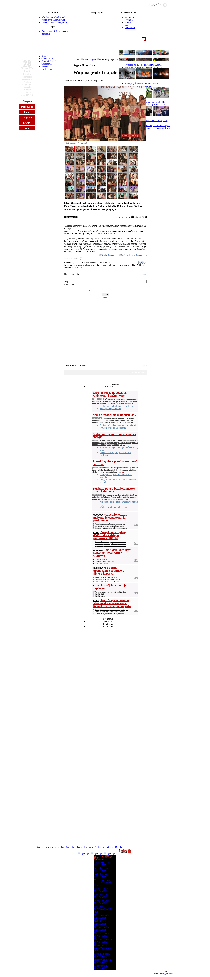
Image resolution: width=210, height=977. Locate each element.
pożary (128, 22)
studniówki (130, 27)
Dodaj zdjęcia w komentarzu (134, 255)
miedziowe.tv (47, 69)
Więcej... (169, 971)
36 (136, 611)
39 (136, 593)
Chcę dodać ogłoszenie (162, 973)
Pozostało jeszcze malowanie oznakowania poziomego (110, 517)
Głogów (27, 101)
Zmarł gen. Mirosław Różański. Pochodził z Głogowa (111, 552)
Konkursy (88, 847)
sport (127, 25)
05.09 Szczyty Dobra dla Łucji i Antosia (97, 33)
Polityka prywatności (104, 847)
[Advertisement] (105, 328)
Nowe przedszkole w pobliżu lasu (114, 414)
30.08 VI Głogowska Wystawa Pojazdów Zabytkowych (97, 19)
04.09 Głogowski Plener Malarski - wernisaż (97, 31)
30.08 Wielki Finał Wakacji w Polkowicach (97, 17)
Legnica (27, 117)
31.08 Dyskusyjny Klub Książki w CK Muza (97, 29)
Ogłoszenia (46, 64)
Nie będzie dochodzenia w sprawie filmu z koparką (108, 570)
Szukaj (44, 56)
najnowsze (129, 17)
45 (136, 578)
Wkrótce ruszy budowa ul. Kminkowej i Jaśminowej (54, 18)
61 (136, 543)
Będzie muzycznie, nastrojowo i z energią (114, 436)
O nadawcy (120, 847)
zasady (144, 274)
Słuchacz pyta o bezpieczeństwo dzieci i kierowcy (114, 490)
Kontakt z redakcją (73, 847)
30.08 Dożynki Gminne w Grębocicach (97, 22)
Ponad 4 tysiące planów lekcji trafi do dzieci (115, 463)
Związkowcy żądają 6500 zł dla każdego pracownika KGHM (109, 535)
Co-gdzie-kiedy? (48, 61)
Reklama (45, 66)
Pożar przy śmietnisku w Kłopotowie (141, 83)
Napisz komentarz (109, 255)
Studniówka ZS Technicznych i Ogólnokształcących (148, 128)
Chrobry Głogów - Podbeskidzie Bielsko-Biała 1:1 (147, 102)
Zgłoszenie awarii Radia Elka (50, 847)
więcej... (166, 50)
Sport (27, 128)
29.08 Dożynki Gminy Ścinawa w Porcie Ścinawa (97, 15)
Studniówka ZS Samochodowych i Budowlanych (147, 125)
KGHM (27, 122)
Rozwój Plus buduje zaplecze (109, 587)
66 (136, 525)
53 (136, 560)
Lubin (27, 112)
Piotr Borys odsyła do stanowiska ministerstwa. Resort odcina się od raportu (112, 603)
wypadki (129, 20)
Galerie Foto (47, 58)
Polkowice (27, 106)
